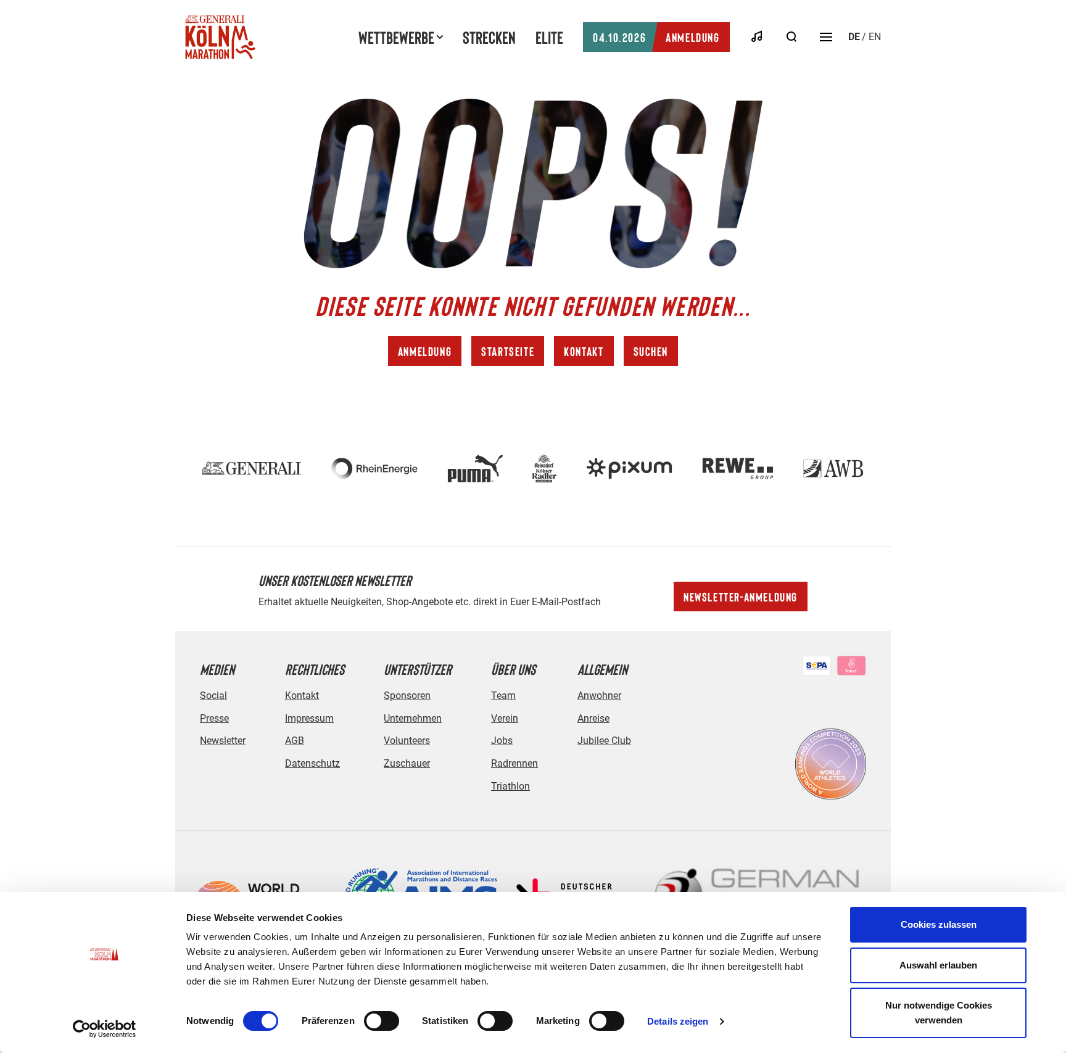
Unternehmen (413, 718)
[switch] (381, 1021)
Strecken (489, 37)
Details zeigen (677, 1021)
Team (503, 695)
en (875, 37)
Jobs (502, 740)
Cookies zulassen (939, 924)
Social (213, 695)
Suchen (651, 351)
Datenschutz (312, 763)
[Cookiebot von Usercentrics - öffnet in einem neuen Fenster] (105, 1029)
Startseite (507, 351)
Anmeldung (656, 37)
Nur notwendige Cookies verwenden (938, 1012)
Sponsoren (407, 695)
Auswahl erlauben (938, 965)
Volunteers (407, 740)
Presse (214, 718)
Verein (504, 718)
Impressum (309, 718)
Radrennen (514, 763)
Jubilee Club (604, 740)
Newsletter (223, 740)
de (854, 37)
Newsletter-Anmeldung (741, 596)
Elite (549, 37)
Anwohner (599, 695)
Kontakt (583, 351)
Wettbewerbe (396, 37)
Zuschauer (407, 763)
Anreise (593, 718)
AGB (294, 740)
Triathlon (510, 786)
